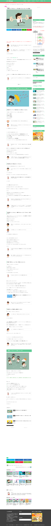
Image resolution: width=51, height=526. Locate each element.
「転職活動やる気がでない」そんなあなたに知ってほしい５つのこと (40, 102)
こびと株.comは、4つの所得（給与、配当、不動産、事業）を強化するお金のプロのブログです (25, 2)
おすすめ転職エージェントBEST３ (38, 86)
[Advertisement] (19, 36)
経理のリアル (40, 82)
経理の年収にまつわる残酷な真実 (38, 85)
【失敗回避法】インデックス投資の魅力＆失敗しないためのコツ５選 (40, 105)
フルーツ (12, 492)
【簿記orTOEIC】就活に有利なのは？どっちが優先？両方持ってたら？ (40, 95)
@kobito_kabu (14, 57)
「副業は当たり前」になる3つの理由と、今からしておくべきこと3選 (40, 115)
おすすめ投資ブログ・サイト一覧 (37, 127)
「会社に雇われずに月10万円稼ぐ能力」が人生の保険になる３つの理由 (40, 91)
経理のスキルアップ (35, 82)
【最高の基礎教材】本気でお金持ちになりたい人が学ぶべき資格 (40, 108)
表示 (19, 84)
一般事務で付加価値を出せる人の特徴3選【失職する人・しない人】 (40, 112)
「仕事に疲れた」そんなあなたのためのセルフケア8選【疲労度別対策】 (40, 98)
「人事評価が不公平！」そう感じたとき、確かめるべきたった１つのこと (40, 122)
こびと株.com (9, 1)
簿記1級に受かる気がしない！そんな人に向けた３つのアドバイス (40, 118)
